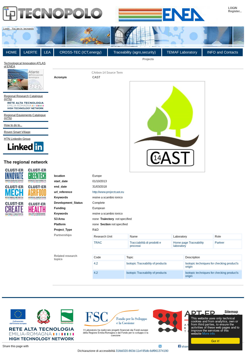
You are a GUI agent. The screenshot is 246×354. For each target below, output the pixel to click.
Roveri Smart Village (17, 132)
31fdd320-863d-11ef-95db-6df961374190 (142, 350)
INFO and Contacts (222, 52)
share (185, 346)
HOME (11, 52)
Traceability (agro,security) (134, 52)
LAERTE (30, 52)
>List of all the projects (67, 65)
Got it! (215, 341)
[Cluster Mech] (14, 198)
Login (6, 28)
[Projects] (167, 126)
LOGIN (232, 8)
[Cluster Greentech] (37, 181)
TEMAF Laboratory (182, 52)
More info (208, 333)
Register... (235, 11)
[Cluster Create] (14, 214)
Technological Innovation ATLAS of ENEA (25, 65)
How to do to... (13, 125)
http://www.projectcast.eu (108, 192)
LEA (47, 52)
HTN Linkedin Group (17, 138)
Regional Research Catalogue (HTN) (23, 98)
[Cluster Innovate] (14, 181)
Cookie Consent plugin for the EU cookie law (215, 347)
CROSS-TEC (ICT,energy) (81, 52)
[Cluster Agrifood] (37, 198)
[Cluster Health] (37, 214)
